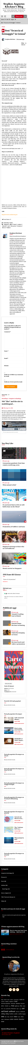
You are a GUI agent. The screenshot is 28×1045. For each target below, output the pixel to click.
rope (17, 1008)
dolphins (11, 1001)
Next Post (4, 394)
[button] (13, 16)
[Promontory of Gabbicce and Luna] (14, 517)
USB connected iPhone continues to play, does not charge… (19, 718)
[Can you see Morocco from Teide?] (8, 819)
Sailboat (3, 885)
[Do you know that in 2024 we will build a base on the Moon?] (14, 495)
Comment (7, 332)
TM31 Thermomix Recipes (7, 897)
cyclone (3, 1001)
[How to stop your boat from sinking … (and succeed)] (8, 731)
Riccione (13, 1008)
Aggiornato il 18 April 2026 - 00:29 (16, 933)
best (15, 224)
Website (6, 365)
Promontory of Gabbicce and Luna (14, 526)
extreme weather (5, 1003)
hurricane (22, 1003)
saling (7, 1014)
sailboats (22, 1011)
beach (5, 999)
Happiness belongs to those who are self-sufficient (13, 547)
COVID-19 (21, 999)
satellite (16, 1014)
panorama (8, 1008)
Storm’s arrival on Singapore (12, 568)
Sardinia (11, 1014)
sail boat (4, 1011)
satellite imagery (22, 1014)
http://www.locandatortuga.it (9, 214)
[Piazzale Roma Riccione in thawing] (7, 623)
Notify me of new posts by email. (13, 382)
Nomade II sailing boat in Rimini (17, 615)
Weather (21, 1019)
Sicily (8, 1016)
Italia (9, 1006)
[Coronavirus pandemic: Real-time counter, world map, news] (14, 453)
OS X (2, 1008)
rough (20, 1008)
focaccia (13, 226)
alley (11, 224)
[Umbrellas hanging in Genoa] (7, 632)
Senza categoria (5, 893)
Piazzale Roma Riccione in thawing (18, 624)
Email (6, 358)
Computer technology (15, 398)
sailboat (12, 1011)
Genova (19, 226)
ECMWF (16, 1001)
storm (11, 1016)
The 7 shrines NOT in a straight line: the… (18, 828)
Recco (4, 227)
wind (2, 1021)
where (9, 227)
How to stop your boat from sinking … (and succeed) (18, 931)
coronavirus (16, 999)
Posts (3, 26)
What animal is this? (9, 485)
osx (4, 1008)
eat (8, 226)
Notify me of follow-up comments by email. (13, 375)
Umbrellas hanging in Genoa (18, 633)
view (19, 1016)
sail (23, 1008)
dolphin (7, 1001)
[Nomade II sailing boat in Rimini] (7, 614)
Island (6, 1006)
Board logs (5, 398)
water (2, 1019)
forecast (13, 1003)
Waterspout (6, 1019)
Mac (21, 1006)
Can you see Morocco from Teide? (18, 817)
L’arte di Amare (9, 686)
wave (11, 1019)
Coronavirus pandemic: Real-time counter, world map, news (14, 464)
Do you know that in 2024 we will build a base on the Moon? (13, 506)
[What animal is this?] (14, 475)
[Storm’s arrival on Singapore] (14, 558)
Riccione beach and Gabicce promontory (18, 643)
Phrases (3, 877)
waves (16, 1019)
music (24, 1006)
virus (22, 1017)
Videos (2, 901)
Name (6, 351)
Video (15, 1017)
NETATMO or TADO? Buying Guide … (18, 739)
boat (8, 999)
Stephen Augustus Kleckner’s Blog (14, 5)
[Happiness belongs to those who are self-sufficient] (14, 536)
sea (2, 1016)
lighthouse (17, 1006)
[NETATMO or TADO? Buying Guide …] (8, 741)
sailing (3, 1014)
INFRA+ (2, 1006)
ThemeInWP (13, 1043)
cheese (4, 226)
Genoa (18, 1003)
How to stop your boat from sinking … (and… (19, 729)
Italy (12, 1006)
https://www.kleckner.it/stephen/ (18, 236)
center (19, 224)
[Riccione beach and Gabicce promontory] (7, 642)
